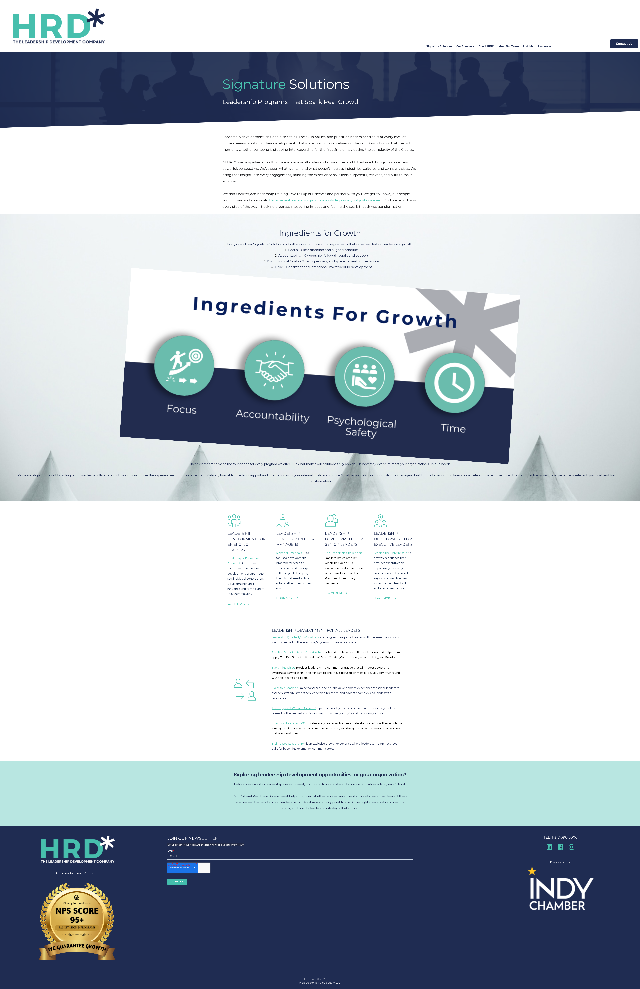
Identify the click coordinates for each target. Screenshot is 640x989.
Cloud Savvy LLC (330, 982)
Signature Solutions (69, 873)
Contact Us (91, 873)
